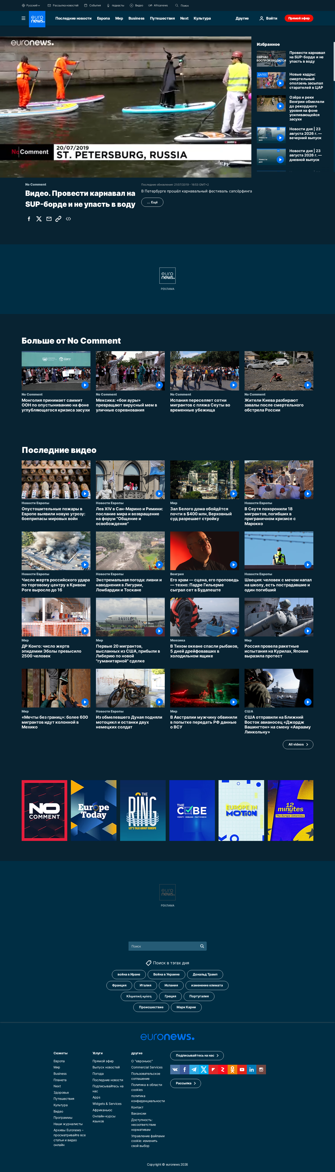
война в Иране (129, 974)
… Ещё (152, 202)
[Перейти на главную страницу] (37, 19)
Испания (171, 985)
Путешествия (162, 18)
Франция (119, 985)
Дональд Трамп (205, 974)
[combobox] (200, 5)
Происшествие (151, 1007)
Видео (58, 1111)
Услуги (98, 1053)
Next (184, 18)
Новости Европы (35, 503)
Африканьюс (102, 1110)
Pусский (31, 5)
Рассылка (183, 1083)
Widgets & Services (107, 1104)
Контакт (137, 1107)
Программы (63, 1117)
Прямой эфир (299, 18)
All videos (296, 744)
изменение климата (207, 985)
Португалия (199, 996)
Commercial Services (146, 1067)
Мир (119, 18)
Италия (145, 985)
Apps (96, 1097)
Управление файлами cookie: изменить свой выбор (148, 1140)
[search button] (176, 5)
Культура (202, 18)
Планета (60, 1080)
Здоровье (61, 1092)
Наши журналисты (68, 1124)
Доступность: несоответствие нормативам (143, 1124)
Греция (170, 996)
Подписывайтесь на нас (195, 1055)
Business (136, 18)
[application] (125, 107)
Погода (98, 1073)
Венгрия (177, 574)
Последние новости (73, 18)
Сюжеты (60, 1053)
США (249, 711)
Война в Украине (166, 974)
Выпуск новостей (106, 1067)
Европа (103, 18)
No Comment (32, 394)
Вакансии (138, 1113)
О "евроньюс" (142, 1061)
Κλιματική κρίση (139, 996)
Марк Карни (186, 1007)
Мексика (177, 640)
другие (136, 1053)
